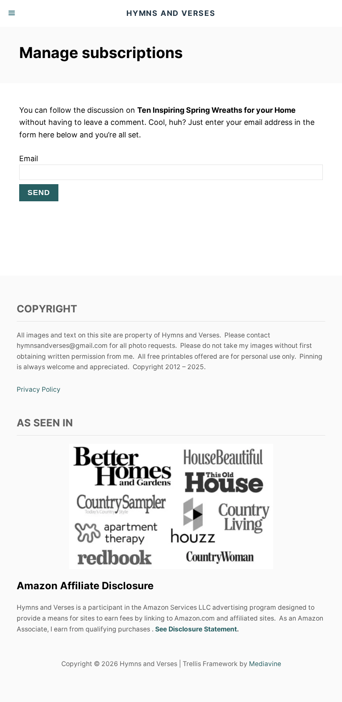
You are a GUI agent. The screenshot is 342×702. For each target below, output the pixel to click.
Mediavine (265, 664)
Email (28, 158)
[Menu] (12, 13)
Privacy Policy (38, 389)
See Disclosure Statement (196, 629)
